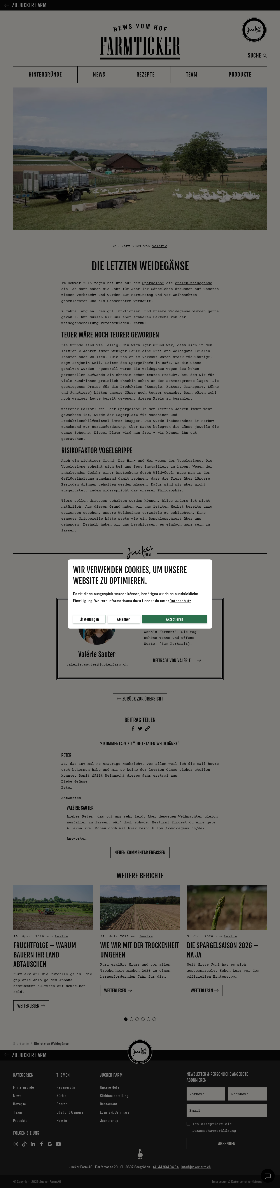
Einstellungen (89, 619)
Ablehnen (124, 619)
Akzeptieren (174, 619)
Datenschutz (180, 601)
